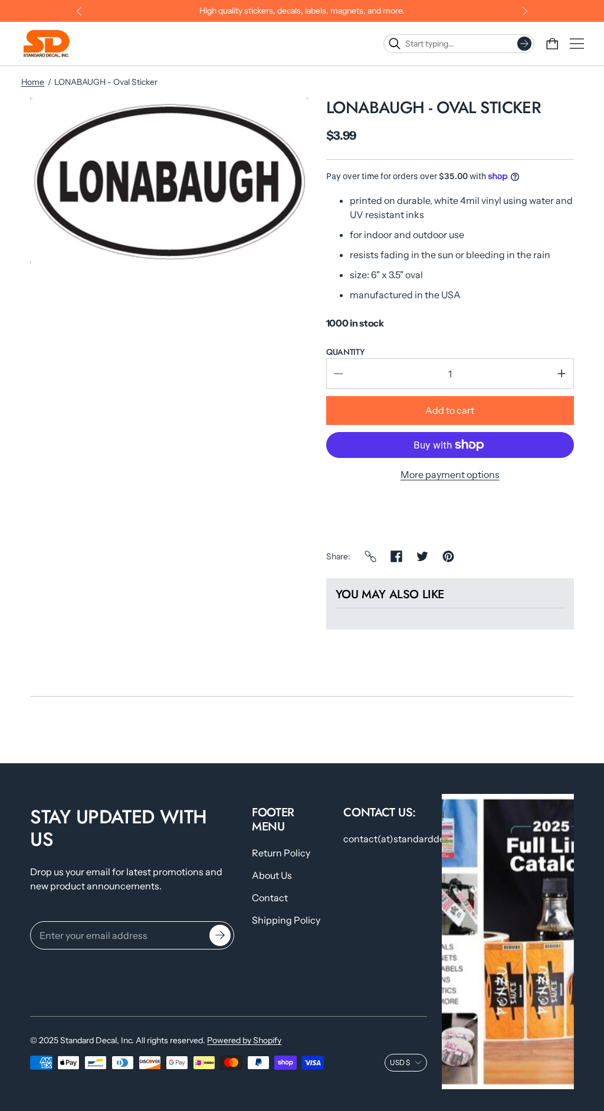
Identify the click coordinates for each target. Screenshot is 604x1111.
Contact (270, 898)
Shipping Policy (286, 920)
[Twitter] (422, 556)
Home (32, 82)
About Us (272, 875)
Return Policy (281, 853)
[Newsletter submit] (220, 935)
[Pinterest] (448, 556)
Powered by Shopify (244, 1040)
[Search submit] (524, 43)
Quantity (345, 352)
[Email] (370, 556)
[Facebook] (396, 556)
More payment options (450, 474)
